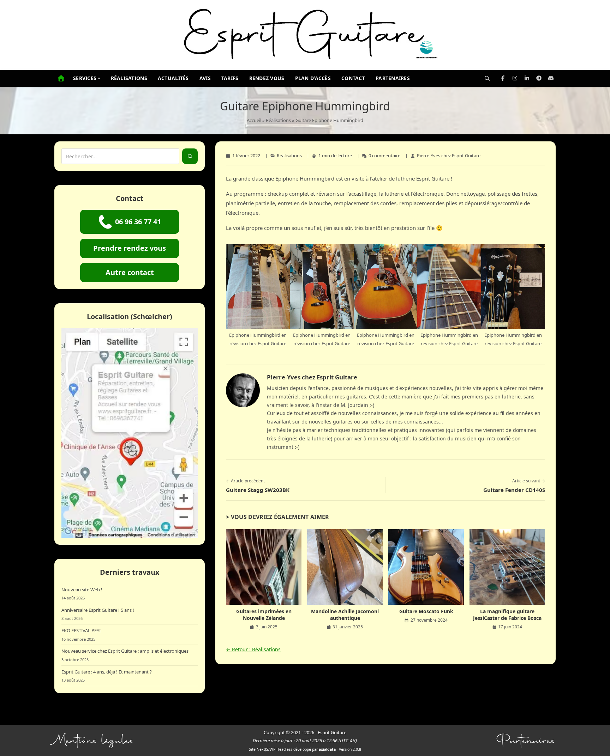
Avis (205, 78)
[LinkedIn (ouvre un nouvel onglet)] (527, 78)
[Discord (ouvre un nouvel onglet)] (551, 78)
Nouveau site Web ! (81, 589)
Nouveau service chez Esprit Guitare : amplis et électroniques (125, 651)
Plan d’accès (313, 78)
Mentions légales (94, 740)
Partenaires (393, 78)
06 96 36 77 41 (138, 221)
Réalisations (129, 78)
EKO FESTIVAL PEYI (81, 630)
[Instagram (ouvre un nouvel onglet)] (515, 78)
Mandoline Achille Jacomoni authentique (345, 614)
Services (86, 78)
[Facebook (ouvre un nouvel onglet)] (503, 78)
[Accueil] (61, 78)
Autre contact (130, 272)
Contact (353, 78)
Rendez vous (267, 78)
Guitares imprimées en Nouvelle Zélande (264, 614)
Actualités (173, 78)
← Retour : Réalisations (253, 649)
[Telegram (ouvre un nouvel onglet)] (539, 78)
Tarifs (230, 78)
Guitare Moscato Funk (426, 611)
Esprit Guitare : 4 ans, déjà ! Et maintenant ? (106, 672)
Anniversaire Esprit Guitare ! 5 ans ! (97, 610)
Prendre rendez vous (129, 248)
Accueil (254, 120)
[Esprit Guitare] (305, 34)
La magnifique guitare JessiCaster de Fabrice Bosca (507, 614)
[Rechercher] (487, 78)
